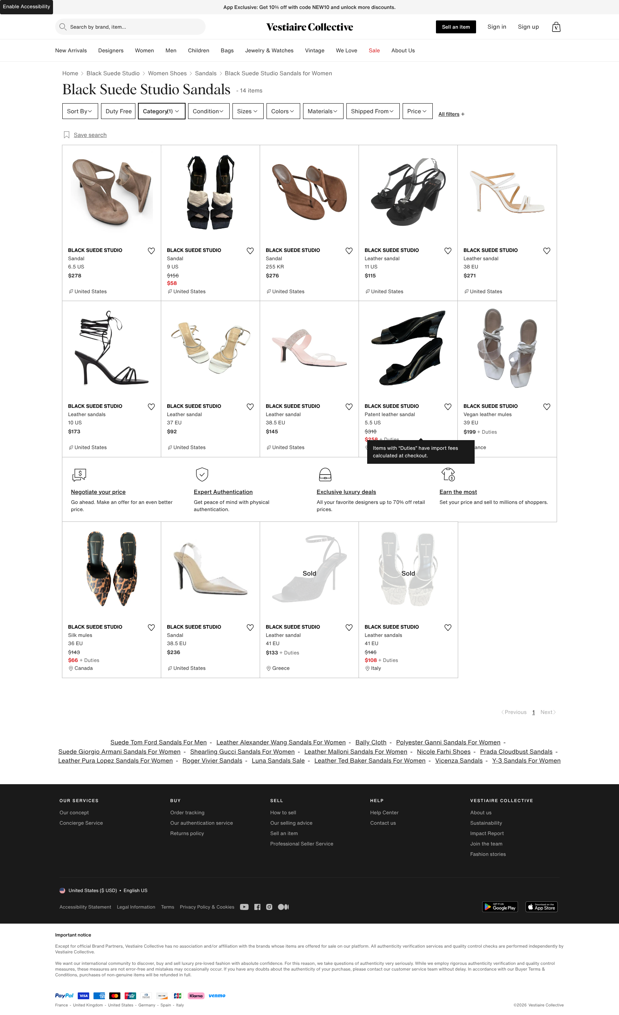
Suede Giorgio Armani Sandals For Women (119, 751)
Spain (165, 1005)
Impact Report (487, 833)
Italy (180, 1005)
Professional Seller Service (301, 844)
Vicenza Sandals (459, 760)
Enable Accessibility (26, 6)
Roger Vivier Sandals (212, 760)
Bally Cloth (371, 742)
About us (480, 812)
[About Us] (420, 50)
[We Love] (363, 50)
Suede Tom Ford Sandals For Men (158, 742)
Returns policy (187, 833)
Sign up (528, 26)
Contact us (383, 823)
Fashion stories (488, 854)
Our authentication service (201, 823)
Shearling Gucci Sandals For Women (242, 751)
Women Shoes (167, 73)
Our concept (74, 812)
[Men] (182, 50)
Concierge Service (81, 823)
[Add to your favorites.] (151, 251)
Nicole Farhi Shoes (443, 751)
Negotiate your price (98, 491)
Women (144, 50)
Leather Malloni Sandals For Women (356, 751)
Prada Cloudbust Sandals (516, 751)
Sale (374, 50)
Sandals (205, 73)
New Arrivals (71, 50)
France (61, 1005)
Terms (167, 907)
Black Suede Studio (113, 73)
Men (171, 50)
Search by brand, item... (98, 26)
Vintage (314, 50)
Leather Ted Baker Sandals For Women (370, 760)
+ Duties (389, 439)
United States (121, 1005)
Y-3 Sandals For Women (526, 760)
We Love (347, 50)
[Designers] (129, 50)
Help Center (384, 812)
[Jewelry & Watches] (299, 50)
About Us (403, 50)
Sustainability (486, 823)
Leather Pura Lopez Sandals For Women (115, 760)
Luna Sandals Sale (278, 760)
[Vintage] (330, 50)
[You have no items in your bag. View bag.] (556, 27)
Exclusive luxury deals (346, 491)
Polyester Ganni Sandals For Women (448, 742)
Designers (111, 50)
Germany (146, 1005)
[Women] (160, 50)
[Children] (215, 50)
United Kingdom (88, 1005)
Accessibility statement (85, 907)
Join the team (486, 844)
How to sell (283, 812)
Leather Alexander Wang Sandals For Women (281, 742)
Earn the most (458, 491)
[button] (556, 27)
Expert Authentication (223, 491)
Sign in (497, 26)
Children (199, 50)
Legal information (136, 907)
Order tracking (187, 812)
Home (70, 73)
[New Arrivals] (92, 50)
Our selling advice (291, 823)
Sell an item (456, 26)
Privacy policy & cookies (207, 907)
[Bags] (239, 50)
